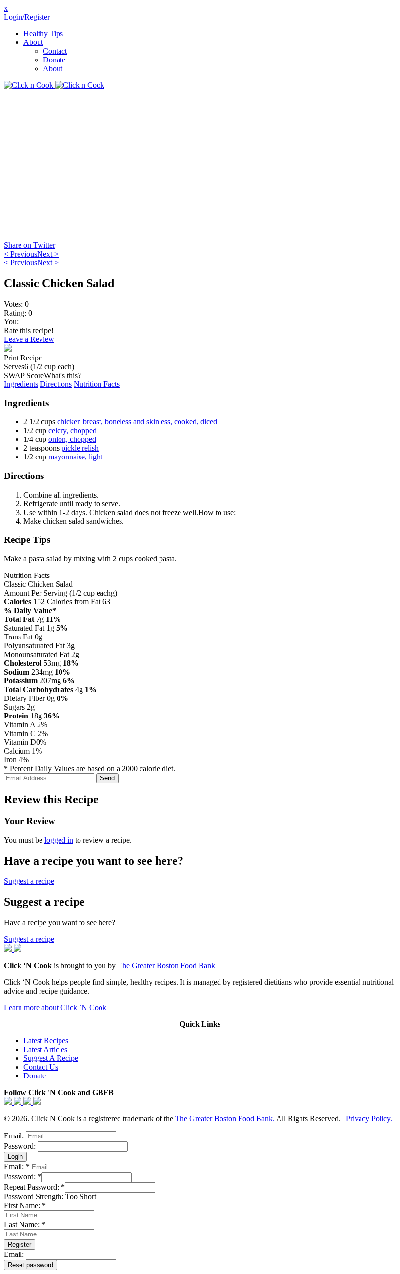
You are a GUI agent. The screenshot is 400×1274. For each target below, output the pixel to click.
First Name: (25, 1205)
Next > (48, 254)
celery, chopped (72, 430)
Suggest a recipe (29, 881)
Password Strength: (34, 1197)
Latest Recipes (45, 1040)
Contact (55, 51)
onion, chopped (72, 439)
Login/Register (27, 17)
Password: (21, 1146)
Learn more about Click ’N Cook (55, 1007)
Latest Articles (45, 1049)
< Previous (20, 254)
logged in (58, 840)
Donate (54, 60)
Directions (56, 384)
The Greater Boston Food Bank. (225, 1119)
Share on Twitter (29, 245)
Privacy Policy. (369, 1119)
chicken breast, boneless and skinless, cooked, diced (137, 422)
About (33, 42)
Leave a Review (29, 339)
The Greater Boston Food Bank (166, 965)
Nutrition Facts (97, 384)
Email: (15, 1136)
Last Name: (24, 1224)
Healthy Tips (43, 33)
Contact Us (40, 1067)
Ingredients (21, 384)
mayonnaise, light (75, 457)
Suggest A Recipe (50, 1058)
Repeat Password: (34, 1187)
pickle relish (80, 448)
